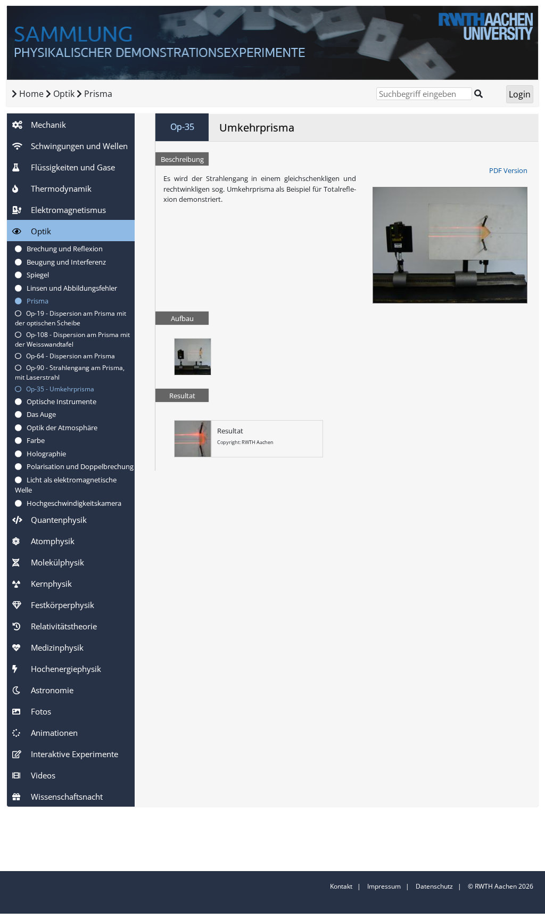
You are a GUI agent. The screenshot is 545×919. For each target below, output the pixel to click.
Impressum (384, 886)
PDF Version (508, 170)
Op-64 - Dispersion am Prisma (68, 355)
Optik (65, 94)
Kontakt (341, 886)
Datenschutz (434, 886)
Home (31, 94)
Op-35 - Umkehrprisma (57, 388)
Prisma (98, 94)
